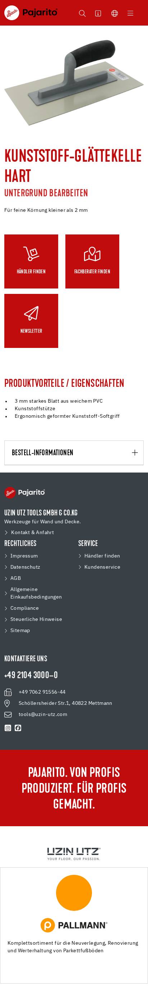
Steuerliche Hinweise (36, 619)
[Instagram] (7, 728)
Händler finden (102, 556)
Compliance (24, 608)
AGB (15, 578)
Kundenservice (102, 567)
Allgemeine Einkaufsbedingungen (36, 593)
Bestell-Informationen (42, 453)
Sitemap (20, 630)
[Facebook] (18, 728)
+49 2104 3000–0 (31, 676)
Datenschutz (25, 567)
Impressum (24, 556)
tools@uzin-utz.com (43, 714)
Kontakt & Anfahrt (32, 532)
